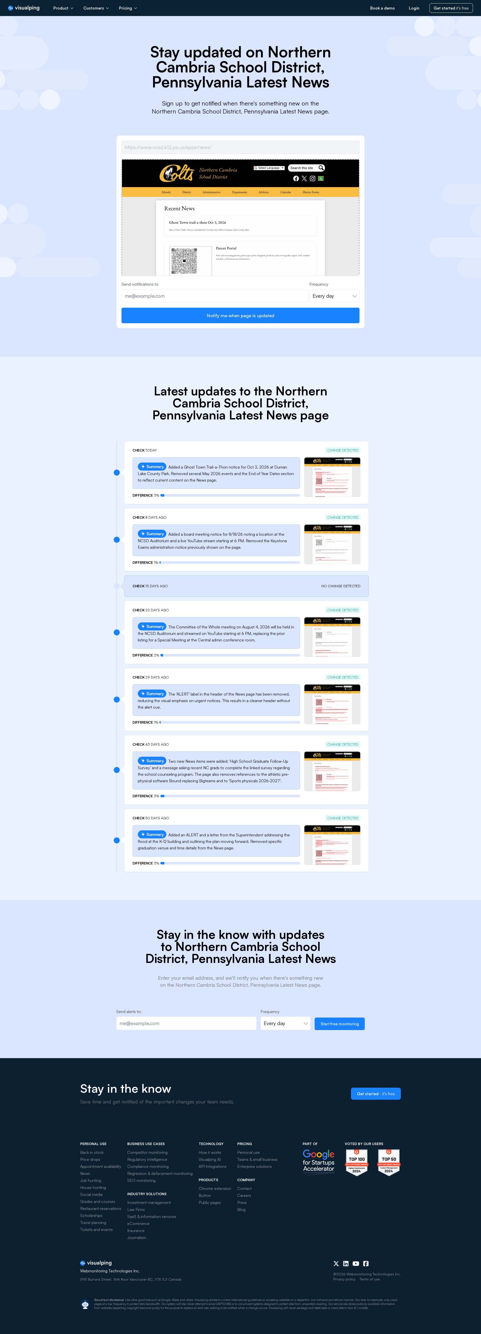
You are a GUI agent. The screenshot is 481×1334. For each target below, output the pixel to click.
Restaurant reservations (100, 1208)
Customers (93, 8)
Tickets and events (96, 1229)
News (85, 1173)
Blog (241, 1209)
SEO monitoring (141, 1180)
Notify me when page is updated (240, 315)
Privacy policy (344, 1279)
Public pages (210, 1202)
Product (60, 8)
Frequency (318, 284)
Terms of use (369, 1279)
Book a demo (382, 8)
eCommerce (138, 1223)
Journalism (136, 1237)
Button (205, 1195)
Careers (244, 1195)
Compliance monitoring (148, 1166)
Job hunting (90, 1180)
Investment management (149, 1202)
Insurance (136, 1230)
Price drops (90, 1159)
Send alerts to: (129, 1011)
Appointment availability (100, 1166)
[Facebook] (366, 1264)
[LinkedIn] (345, 1264)
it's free (451, 8)
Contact (244, 1188)
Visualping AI (210, 1159)
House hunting (93, 1187)
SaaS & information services (151, 1216)
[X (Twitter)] (336, 1264)
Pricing (125, 8)
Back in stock (91, 1152)
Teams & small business (257, 1159)
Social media (91, 1194)
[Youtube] (355, 1264)
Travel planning (93, 1222)
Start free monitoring (340, 1023)
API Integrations (212, 1166)
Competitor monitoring (147, 1152)
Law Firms (136, 1209)
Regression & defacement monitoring (160, 1173)
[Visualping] (23, 8)
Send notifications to (140, 284)
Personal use (248, 1152)
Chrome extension (215, 1188)
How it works (210, 1152)
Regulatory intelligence (147, 1159)
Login (414, 8)
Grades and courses (97, 1201)
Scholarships (91, 1215)
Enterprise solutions (254, 1166)
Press (242, 1202)
